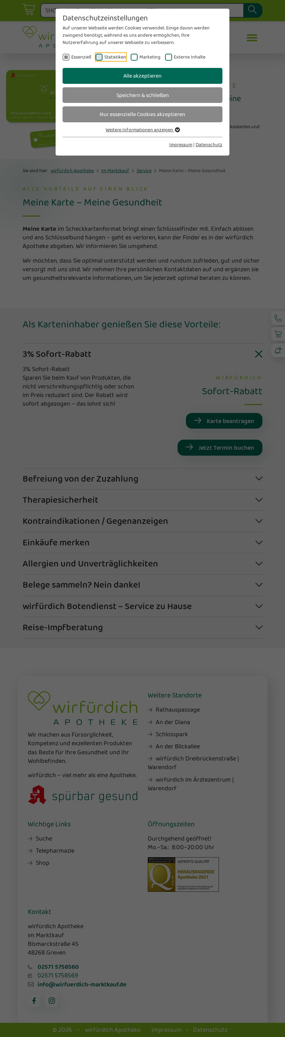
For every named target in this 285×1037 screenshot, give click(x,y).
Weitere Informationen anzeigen (140, 129)
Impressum (180, 144)
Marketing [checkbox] (150, 56)
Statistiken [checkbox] (115, 56)
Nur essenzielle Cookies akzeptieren (142, 114)
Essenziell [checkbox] (81, 56)
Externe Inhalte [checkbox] (189, 56)
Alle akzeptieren (142, 76)
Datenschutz (209, 144)
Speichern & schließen (142, 95)
